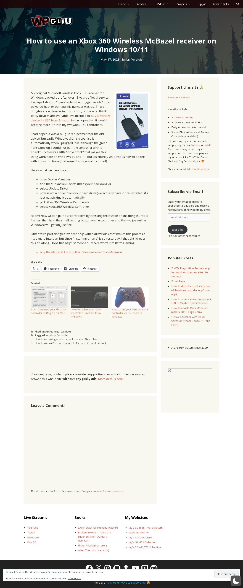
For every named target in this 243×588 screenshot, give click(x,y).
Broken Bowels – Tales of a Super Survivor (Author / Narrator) (94, 536)
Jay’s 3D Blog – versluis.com (146, 527)
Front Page (178, 281)
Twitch (31, 532)
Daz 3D (31, 542)
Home (122, 4)
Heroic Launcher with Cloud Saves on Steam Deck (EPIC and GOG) (190, 321)
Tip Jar (202, 4)
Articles (141, 4)
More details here (110, 379)
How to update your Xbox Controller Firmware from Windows (86, 313)
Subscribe (178, 229)
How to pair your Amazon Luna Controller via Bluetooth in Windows (130, 313)
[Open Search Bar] (238, 4)
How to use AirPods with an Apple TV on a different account (70, 343)
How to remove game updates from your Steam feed (66, 339)
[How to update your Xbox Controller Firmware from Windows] (89, 297)
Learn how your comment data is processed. (100, 491)
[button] (236, 581)
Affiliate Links (221, 4)
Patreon (195, 145)
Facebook (33, 537)
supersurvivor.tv (139, 532)
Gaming (54, 331)
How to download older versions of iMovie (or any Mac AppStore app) (191, 290)
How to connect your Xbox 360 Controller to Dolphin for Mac (49, 311)
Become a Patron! (179, 97)
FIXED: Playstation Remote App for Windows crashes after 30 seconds (190, 272)
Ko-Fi (208, 145)
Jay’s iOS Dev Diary (140, 537)
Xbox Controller (59, 335)
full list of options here (196, 169)
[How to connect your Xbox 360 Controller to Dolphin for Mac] (49, 297)
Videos (161, 4)
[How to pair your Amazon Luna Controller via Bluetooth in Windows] (130, 297)
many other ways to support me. (126, 582)
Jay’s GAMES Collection (142, 542)
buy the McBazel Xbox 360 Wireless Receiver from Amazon (81, 252)
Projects (181, 4)
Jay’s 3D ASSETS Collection (145, 547)
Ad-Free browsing (182, 117)
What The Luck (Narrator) (93, 550)
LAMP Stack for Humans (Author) (98, 527)
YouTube (32, 527)
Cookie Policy (74, 578)
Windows (66, 331)
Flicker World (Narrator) (92, 545)
